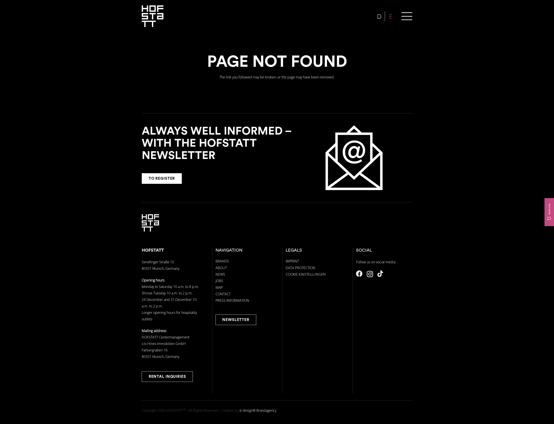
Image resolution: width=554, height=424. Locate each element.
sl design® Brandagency (257, 410)
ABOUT (221, 267)
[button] (407, 16)
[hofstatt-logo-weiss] (152, 16)
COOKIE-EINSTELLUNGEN (306, 274)
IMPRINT (292, 261)
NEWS (220, 274)
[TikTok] (380, 273)
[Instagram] (370, 274)
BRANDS (222, 261)
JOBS (219, 280)
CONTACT (223, 294)
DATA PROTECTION (300, 267)
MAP (219, 287)
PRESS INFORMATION (232, 300)
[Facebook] (359, 273)
